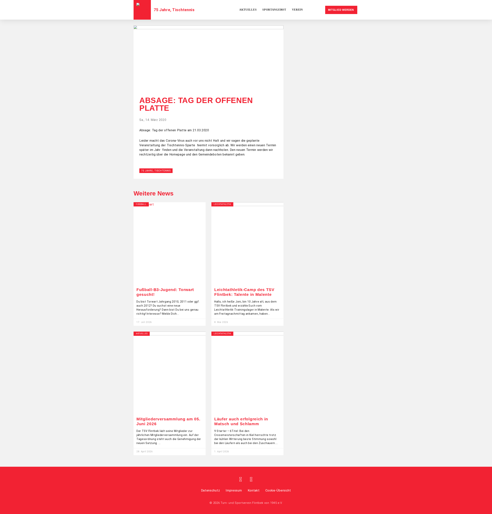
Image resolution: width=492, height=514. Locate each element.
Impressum (234, 490)
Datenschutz (210, 490)
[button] (208, 86)
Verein (297, 9)
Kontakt (254, 490)
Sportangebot (274, 9)
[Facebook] (241, 479)
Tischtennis (183, 9)
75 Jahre (162, 9)
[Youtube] (251, 479)
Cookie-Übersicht (278, 490)
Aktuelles (248, 9)
